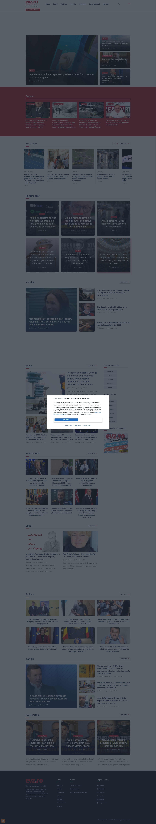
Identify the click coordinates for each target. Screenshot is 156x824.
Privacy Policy (87, 425)
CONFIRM (66, 420)
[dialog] (78, 412)
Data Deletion (68, 425)
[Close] (106, 398)
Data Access (78, 425)
